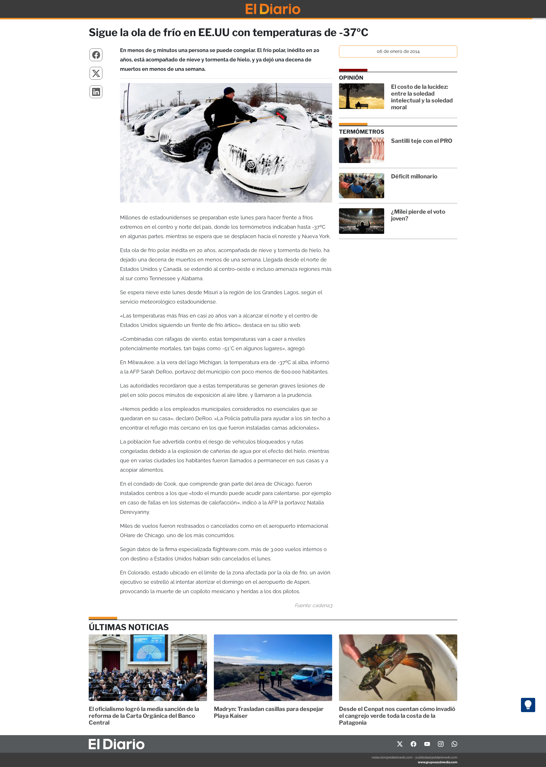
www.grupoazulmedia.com (437, 762)
